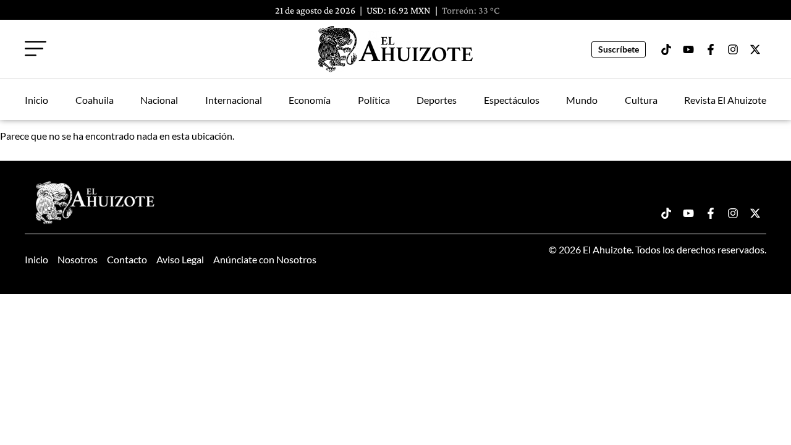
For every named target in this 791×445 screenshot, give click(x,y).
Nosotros (77, 259)
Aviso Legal (180, 259)
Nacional (159, 100)
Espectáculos (511, 100)
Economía (310, 100)
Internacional (233, 100)
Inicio (36, 100)
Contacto (127, 259)
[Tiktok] (666, 49)
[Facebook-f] (711, 49)
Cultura (641, 100)
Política (374, 100)
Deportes (437, 100)
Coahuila (94, 100)
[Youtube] (688, 49)
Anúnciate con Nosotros (264, 259)
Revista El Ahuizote (725, 100)
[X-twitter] (755, 49)
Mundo (582, 100)
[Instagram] (733, 49)
